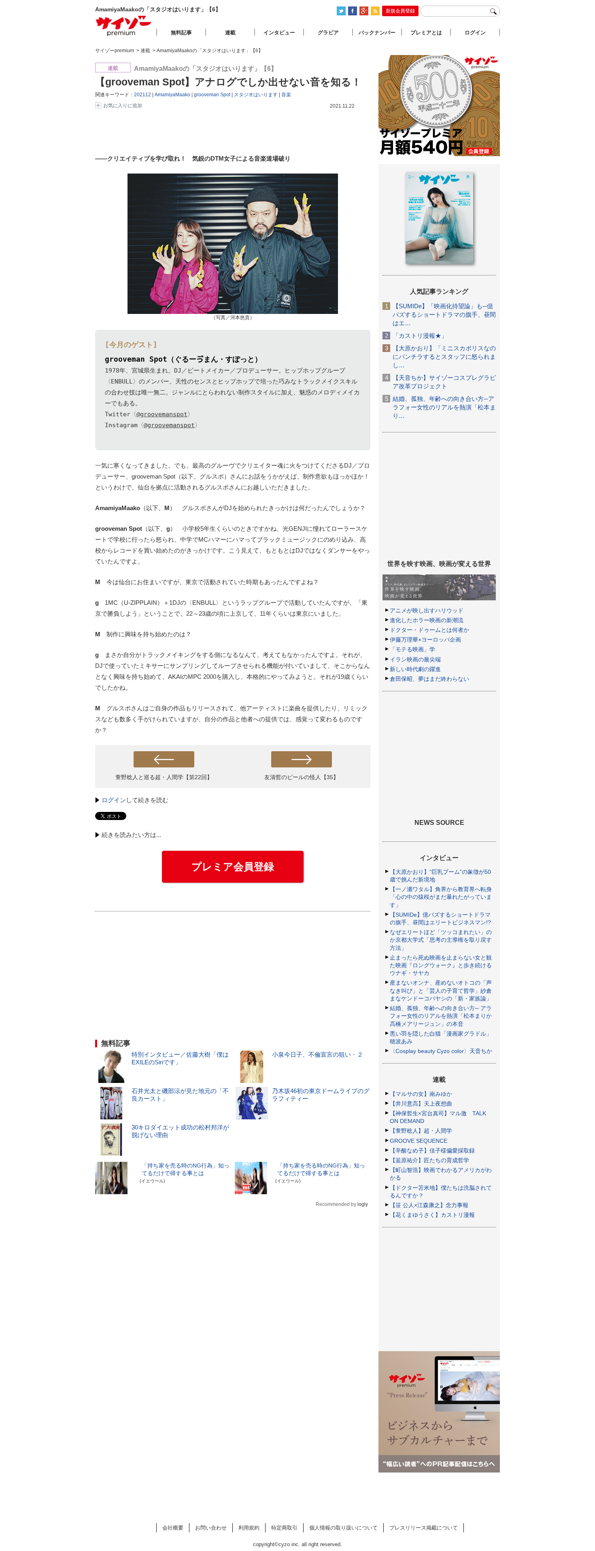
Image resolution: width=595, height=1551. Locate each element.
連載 (230, 33)
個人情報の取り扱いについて (343, 1528)
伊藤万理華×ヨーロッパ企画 (425, 639)
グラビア (328, 33)
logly (362, 1204)
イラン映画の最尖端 (415, 659)
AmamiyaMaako (172, 94)
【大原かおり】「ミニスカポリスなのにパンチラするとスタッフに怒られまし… (444, 357)
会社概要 (172, 1528)
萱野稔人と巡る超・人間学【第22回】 (163, 777)
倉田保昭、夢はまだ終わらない (429, 679)
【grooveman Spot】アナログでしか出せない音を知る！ (228, 81)
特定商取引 (284, 1528)
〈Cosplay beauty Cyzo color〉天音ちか (441, 1051)
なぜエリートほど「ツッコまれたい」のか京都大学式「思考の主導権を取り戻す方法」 (441, 940)
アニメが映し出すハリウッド (426, 610)
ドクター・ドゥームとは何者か (429, 630)
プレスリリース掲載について (423, 1528)
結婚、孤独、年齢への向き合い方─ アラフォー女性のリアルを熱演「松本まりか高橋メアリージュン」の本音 (441, 1016)
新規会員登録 (400, 11)
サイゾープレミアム (124, 25)
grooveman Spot (212, 94)
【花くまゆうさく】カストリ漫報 (432, 1215)
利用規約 (248, 1528)
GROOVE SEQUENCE (418, 1141)
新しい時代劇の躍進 (415, 669)
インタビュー (279, 33)
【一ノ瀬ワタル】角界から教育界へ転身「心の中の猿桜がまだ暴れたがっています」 (441, 897)
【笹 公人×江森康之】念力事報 (429, 1205)
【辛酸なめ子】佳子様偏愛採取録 (432, 1150)
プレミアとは (426, 33)
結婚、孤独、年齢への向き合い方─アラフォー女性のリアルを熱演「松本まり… (444, 407)
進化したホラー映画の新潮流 (426, 620)
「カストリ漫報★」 (420, 335)
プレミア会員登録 (232, 866)
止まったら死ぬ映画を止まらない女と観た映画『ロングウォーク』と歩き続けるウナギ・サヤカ (441, 965)
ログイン (114, 800)
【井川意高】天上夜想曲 (421, 1103)
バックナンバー (377, 33)
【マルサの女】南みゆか (421, 1094)
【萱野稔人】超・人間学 (421, 1130)
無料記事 (181, 33)
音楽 (286, 94)
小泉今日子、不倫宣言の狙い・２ (317, 1054)
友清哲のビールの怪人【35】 (301, 777)
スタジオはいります (256, 94)
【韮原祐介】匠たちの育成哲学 (429, 1160)
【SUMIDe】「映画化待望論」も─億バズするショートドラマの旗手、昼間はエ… (444, 314)
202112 (142, 94)
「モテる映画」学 (412, 649)
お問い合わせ (211, 1528)
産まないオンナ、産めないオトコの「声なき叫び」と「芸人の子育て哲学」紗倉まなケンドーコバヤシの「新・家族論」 (441, 990)
